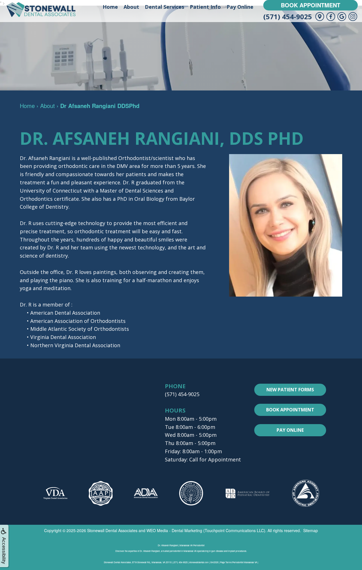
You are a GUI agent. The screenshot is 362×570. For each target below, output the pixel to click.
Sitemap (310, 530)
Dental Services (164, 6)
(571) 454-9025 (287, 16)
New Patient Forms (290, 390)
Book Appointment (310, 5)
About (131, 6)
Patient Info (205, 6)
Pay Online (240, 6)
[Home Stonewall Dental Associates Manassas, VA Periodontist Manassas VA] (41, 9)
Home (110, 6)
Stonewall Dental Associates (112, 530)
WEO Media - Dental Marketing (174, 530)
